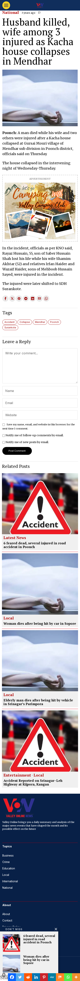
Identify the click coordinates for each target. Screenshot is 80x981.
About (6, 914)
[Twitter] (20, 977)
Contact (7, 920)
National (10, 13)
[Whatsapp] (68, 977)
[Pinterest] (44, 977)
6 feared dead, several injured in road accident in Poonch (34, 545)
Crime (6, 862)
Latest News (14, 538)
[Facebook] (12, 977)
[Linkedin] (36, 977)
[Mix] (60, 977)
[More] (76, 977)
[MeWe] (52, 977)
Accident (9, 322)
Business (8, 855)
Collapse (25, 322)
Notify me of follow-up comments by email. (34, 435)
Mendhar (40, 322)
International (10, 881)
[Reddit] (28, 977)
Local (8, 618)
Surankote (10, 327)
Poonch (54, 322)
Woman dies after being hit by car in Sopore (39, 624)
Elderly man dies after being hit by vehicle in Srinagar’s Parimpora (38, 702)
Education (8, 868)
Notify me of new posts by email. (27, 442)
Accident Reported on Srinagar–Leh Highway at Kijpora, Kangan (32, 782)
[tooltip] (5, 298)
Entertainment (17, 775)
